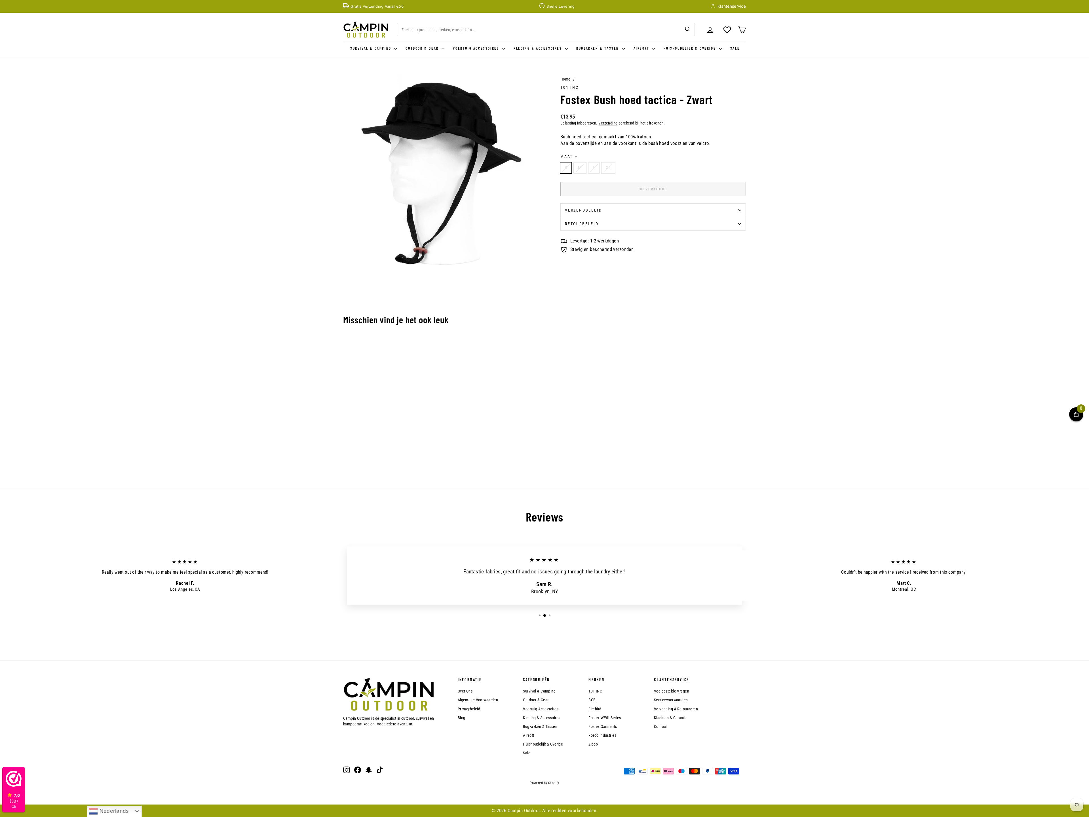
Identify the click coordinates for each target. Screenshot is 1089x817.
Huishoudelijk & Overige (690, 48)
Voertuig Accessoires (477, 48)
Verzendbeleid (583, 210)
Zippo (593, 744)
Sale (735, 48)
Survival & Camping (371, 48)
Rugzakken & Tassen (598, 48)
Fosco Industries (602, 735)
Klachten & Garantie (670, 717)
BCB (592, 700)
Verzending (607, 123)
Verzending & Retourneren (676, 709)
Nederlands (113, 811)
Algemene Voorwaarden (478, 700)
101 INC (569, 87)
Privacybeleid (469, 709)
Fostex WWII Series (604, 717)
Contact (660, 726)
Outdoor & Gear (423, 48)
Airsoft (642, 48)
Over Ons (465, 691)
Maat (568, 156)
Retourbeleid (582, 223)
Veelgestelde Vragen (671, 691)
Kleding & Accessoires (539, 48)
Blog (461, 717)
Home (565, 79)
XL (608, 167)
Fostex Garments (602, 726)
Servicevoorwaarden (671, 700)
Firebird (594, 709)
